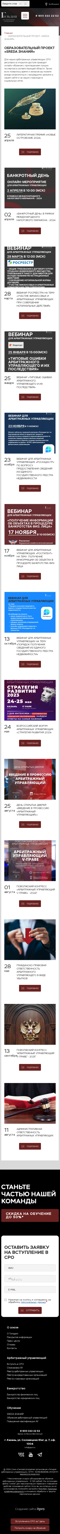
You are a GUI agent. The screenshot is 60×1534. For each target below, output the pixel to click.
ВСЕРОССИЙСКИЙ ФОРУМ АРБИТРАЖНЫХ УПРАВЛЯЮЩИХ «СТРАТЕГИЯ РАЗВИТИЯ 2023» (35, 729)
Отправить (32, 1310)
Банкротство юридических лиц (23, 1398)
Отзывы (11, 1344)
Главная (8, 33)
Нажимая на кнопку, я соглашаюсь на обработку (29, 1300)
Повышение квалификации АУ (22, 1421)
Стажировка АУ (15, 1368)
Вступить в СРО (15, 1364)
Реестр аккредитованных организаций (27, 1375)
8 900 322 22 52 (47, 15)
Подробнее (33, 152)
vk (21, 1454)
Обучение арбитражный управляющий (27, 1417)
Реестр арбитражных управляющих (25, 1371)
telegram (40, 1454)
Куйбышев (54, 4)
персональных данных (33, 1302)
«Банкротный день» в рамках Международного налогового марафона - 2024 (36, 217)
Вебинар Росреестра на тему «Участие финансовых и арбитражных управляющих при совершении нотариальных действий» (36, 299)
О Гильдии (12, 1333)
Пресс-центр (13, 1341)
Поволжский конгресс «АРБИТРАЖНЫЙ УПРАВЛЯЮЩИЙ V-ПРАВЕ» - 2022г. (36, 889)
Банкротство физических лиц (22, 1394)
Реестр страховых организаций (23, 1378)
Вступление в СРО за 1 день (30, 1521)
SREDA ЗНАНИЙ (15, 1414)
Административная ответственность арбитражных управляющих (35, 1132)
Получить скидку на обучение (30, 1528)
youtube (31, 1454)
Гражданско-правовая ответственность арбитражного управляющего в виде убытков (31, 972)
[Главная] (9, 17)
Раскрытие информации (19, 1337)
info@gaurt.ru (29, 1447)
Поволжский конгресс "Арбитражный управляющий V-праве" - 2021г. (35, 1053)
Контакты (12, 1348)
